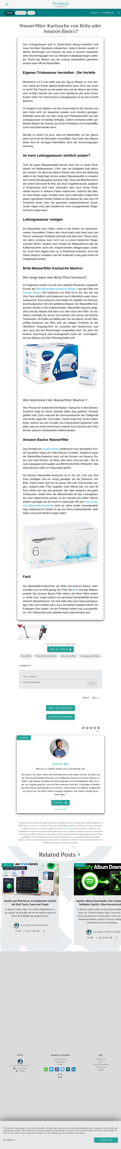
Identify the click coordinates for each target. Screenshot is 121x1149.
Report (86, 697)
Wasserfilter (26, 656)
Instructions (60, 1062)
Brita (75, 589)
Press (101, 1062)
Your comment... (30, 676)
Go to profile (60, 809)
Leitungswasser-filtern (90, 656)
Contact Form (20, 1068)
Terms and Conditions (101, 1064)
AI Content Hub (60, 6)
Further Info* (70, 644)
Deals (60, 1064)
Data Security (101, 1067)
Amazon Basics (32, 292)
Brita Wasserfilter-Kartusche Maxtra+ (56, 288)
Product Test (101, 1059)
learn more (69, 828)
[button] (46, 1069)
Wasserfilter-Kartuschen (46, 656)
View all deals (59, 649)
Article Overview (60, 1059)
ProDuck (60, 3)
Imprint (101, 1070)
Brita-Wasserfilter (68, 656)
